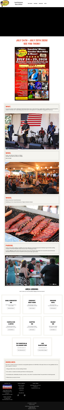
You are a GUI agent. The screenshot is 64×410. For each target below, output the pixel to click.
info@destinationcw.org (35, 388)
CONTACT (45, 3)
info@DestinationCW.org (7, 391)
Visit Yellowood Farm (21, 350)
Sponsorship (21, 386)
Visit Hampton (32, 329)
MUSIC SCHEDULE (30, 3)
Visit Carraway (32, 308)
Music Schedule (21, 385)
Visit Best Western (11, 308)
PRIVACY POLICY (32, 404)
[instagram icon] (24, 395)
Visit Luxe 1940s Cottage (42, 350)
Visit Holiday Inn (53, 329)
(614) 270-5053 (8, 390)
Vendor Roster (21, 388)
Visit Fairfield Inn (11, 329)
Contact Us (21, 390)
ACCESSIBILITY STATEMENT (32, 403)
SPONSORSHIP (35, 3)
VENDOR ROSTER (41, 3)
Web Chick (34, 408)
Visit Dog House (53, 308)
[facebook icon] (18, 395)
